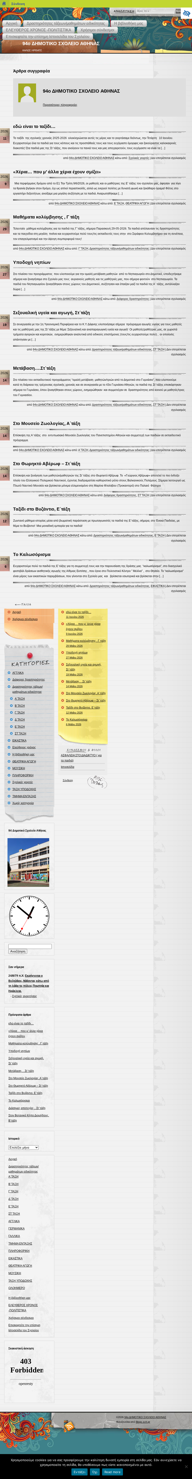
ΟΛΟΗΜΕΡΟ (16, 1288)
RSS (69, 1426)
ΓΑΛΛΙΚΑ (14, 1236)
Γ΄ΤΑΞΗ (83, 248)
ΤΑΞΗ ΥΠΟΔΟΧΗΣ (24, 789)
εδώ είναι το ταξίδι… (34, 126)
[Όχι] (186, 1466)
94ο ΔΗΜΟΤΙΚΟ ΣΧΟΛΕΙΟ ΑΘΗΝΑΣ (61, 43)
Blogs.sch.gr (143, 1421)
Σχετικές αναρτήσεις (24, 996)
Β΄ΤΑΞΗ (20, 705)
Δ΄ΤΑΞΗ (20, 719)
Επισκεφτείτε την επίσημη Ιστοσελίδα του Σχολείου (47, 37)
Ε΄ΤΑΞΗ (119, 203)
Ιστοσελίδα (67, 767)
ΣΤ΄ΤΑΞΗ (159, 349)
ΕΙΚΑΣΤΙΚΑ (158, 586)
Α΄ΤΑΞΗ (83, 450)
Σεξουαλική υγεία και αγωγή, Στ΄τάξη (51, 312)
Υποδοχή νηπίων (32, 262)
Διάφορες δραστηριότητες (133, 299)
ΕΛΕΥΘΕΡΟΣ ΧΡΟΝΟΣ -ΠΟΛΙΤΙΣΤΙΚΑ (38, 30)
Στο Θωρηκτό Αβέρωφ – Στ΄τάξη (46, 463)
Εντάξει (79, 1472)
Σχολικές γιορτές (139, 158)
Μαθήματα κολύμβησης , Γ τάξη (46, 216)
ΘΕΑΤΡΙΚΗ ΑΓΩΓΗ (137, 203)
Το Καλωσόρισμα (32, 554)
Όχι (94, 1472)
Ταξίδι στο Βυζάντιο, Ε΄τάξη (41, 509)
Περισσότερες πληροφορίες (60, 105)
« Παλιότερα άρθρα (24, 605)
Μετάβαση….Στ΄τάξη (34, 368)
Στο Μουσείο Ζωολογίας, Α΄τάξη (46, 423)
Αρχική (11, 23)
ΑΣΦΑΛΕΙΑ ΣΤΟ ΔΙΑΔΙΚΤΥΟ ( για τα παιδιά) (81, 758)
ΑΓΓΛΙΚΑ (18, 672)
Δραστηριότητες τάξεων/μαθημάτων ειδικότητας (66, 23)
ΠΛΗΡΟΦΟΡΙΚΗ (22, 775)
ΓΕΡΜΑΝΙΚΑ (16, 1228)
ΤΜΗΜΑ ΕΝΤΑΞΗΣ (24, 796)
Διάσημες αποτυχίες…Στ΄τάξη (26, 1108)
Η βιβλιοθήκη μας (128, 23)
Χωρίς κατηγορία (23, 803)
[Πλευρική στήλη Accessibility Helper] (186, 13)
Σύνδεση (68, 780)
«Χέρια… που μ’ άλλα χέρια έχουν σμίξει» (57, 171)
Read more (112, 1472)
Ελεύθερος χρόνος (24, 747)
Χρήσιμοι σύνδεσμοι (97, 30)
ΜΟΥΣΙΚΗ (18, 768)
